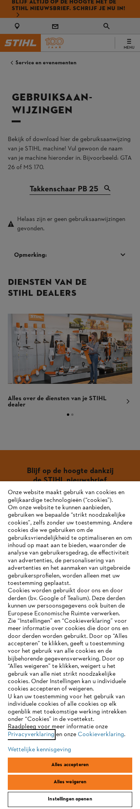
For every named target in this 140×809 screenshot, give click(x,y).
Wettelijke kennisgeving (39, 749)
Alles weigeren (70, 782)
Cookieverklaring (101, 734)
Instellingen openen (70, 799)
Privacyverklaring (31, 734)
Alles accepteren (70, 764)
